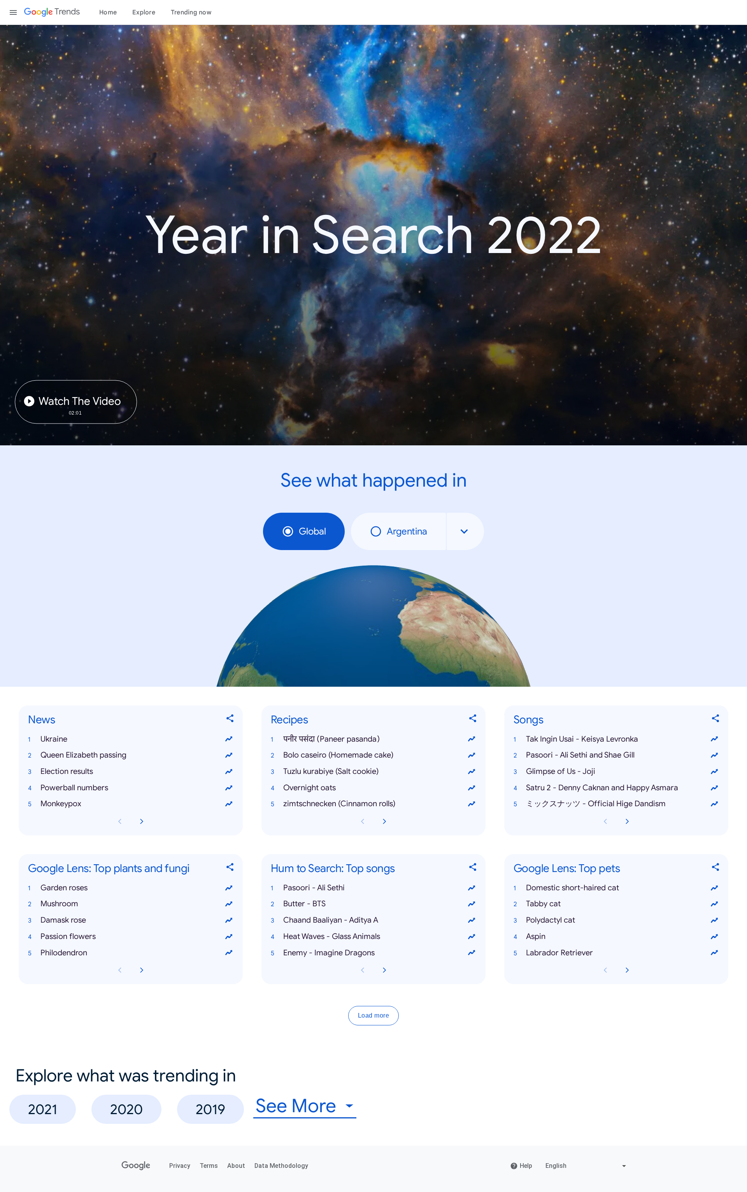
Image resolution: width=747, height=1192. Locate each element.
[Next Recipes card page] (384, 821)
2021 (42, 1109)
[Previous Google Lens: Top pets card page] (605, 970)
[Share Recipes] (473, 720)
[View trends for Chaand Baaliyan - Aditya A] (471, 920)
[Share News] (230, 720)
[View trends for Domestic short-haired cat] (714, 888)
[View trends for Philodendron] (228, 953)
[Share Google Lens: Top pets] (716, 869)
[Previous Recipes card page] (362, 821)
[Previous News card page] (119, 821)
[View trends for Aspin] (714, 936)
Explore (143, 12)
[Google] (136, 1166)
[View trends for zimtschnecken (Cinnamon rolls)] (471, 804)
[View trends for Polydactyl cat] (714, 920)
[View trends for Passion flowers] (228, 936)
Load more (373, 1016)
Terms (209, 1165)
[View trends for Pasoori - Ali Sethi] (471, 888)
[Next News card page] (141, 821)
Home (108, 12)
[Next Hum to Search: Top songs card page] (384, 970)
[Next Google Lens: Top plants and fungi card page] (141, 970)
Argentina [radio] (407, 531)
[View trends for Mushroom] (228, 904)
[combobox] (465, 531)
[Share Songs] (716, 720)
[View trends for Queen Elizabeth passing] (228, 755)
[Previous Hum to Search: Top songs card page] (362, 970)
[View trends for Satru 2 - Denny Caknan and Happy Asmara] (714, 788)
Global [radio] (312, 531)
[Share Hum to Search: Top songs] (473, 869)
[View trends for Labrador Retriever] (714, 953)
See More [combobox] (296, 1106)
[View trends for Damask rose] (228, 920)
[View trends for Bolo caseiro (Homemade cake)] (471, 755)
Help (526, 1165)
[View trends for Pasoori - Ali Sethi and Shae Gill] (714, 755)
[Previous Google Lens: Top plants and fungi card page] (119, 970)
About (236, 1165)
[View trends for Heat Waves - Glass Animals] (471, 936)
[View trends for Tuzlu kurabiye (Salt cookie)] (471, 771)
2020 (126, 1109)
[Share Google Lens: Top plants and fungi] (230, 869)
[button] (130, 739)
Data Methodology (281, 1165)
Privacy (179, 1165)
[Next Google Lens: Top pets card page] (627, 970)
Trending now (191, 12)
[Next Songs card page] (627, 821)
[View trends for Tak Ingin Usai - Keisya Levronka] (714, 739)
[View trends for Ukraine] (228, 739)
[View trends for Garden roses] (228, 888)
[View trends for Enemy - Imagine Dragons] (471, 953)
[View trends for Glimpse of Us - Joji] (714, 771)
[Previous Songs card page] (605, 821)
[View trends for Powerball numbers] (228, 788)
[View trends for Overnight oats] (471, 788)
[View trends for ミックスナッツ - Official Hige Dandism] (714, 804)
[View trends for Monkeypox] (228, 804)
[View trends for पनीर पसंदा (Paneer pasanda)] (471, 739)
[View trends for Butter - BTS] (471, 904)
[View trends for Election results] (228, 771)
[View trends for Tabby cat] (714, 904)
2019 (210, 1109)
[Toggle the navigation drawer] (13, 12)
